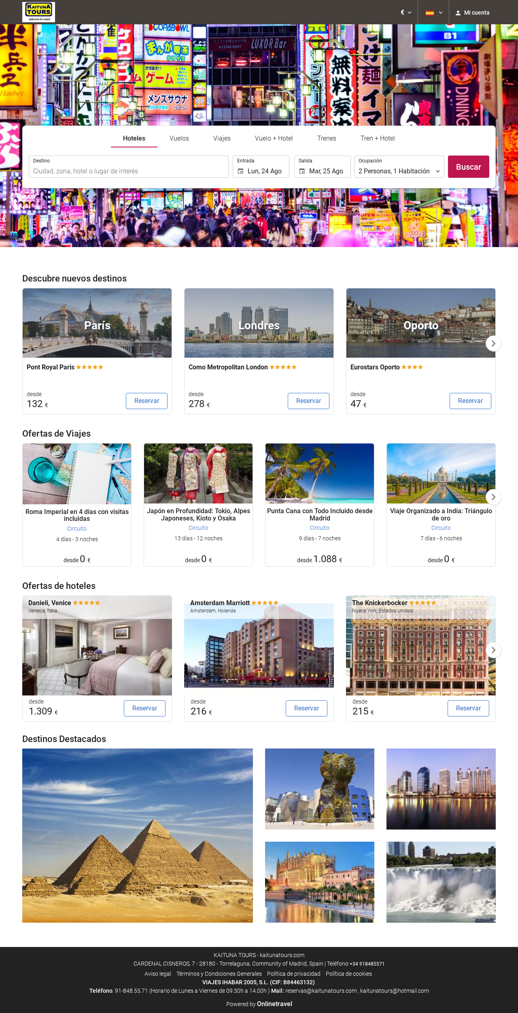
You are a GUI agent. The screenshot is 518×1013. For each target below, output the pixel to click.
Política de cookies (349, 973)
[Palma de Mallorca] (319, 882)
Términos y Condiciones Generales (219, 973)
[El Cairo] (137, 836)
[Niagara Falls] (441, 882)
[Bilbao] (319, 789)
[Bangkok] (441, 789)
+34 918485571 (367, 964)
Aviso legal (157, 973)
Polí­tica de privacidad (294, 973)
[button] (406, 12)
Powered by (259, 1004)
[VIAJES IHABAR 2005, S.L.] (38, 12)
